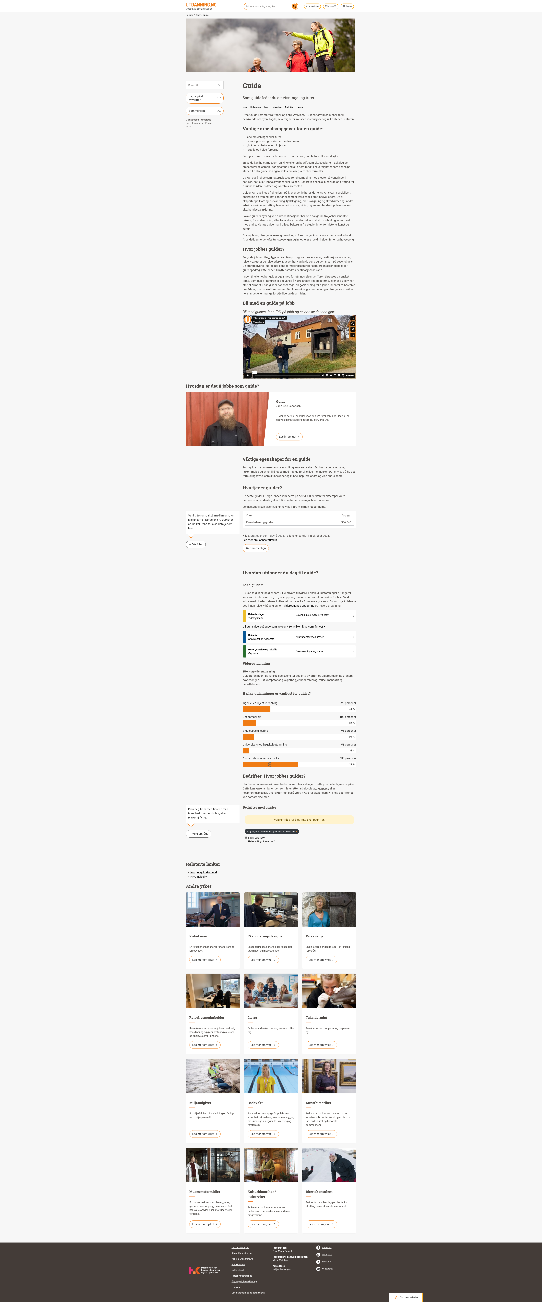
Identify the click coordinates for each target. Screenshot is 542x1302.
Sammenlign (197, 110)
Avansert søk (312, 6)
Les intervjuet (287, 436)
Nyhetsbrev (327, 1268)
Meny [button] (349, 6)
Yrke (245, 107)
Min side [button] (329, 6)
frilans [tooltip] (272, 257)
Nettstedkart (238, 1270)
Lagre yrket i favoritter (196, 98)
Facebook (327, 1247)
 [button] (271, 1242)
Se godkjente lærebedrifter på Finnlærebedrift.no (270, 831)
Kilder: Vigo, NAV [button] (256, 838)
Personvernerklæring (242, 1275)
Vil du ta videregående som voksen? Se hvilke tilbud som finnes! (283, 626)
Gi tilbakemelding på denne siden (248, 1292)
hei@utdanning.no (282, 1269)
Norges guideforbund (203, 872)
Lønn (266, 107)
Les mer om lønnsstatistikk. (260, 540)
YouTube (326, 1261)
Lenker (300, 107)
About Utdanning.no (242, 1253)
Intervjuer (277, 107)
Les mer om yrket (203, 959)
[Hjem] (213, 5)
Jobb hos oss (238, 1264)
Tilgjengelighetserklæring (244, 1281)
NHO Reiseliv (198, 876)
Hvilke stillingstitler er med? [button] (261, 841)
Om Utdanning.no (240, 1247)
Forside (189, 15)
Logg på (236, 1287)
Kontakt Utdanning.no (242, 1258)
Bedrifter (289, 107)
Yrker (198, 15)
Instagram (327, 1254)
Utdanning (255, 107)
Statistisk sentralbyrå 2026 (267, 535)
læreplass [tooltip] (323, 788)
